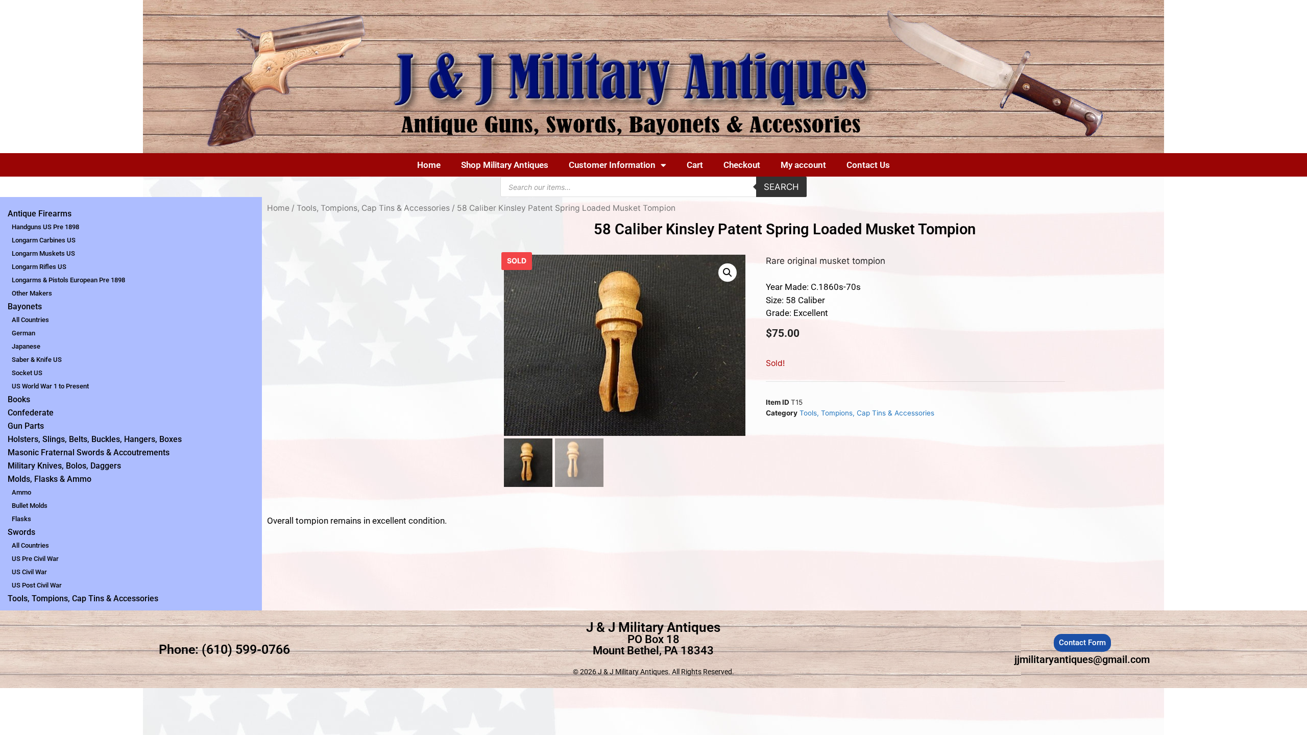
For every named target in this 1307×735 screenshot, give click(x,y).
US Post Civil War (37, 585)
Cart (695, 165)
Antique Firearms (39, 213)
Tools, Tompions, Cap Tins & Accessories (83, 598)
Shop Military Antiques (504, 165)
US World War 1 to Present (50, 386)
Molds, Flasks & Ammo (49, 479)
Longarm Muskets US (43, 253)
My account (803, 165)
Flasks (21, 519)
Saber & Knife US (37, 359)
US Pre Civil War (35, 558)
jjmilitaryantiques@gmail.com (1082, 659)
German (23, 333)
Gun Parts (26, 426)
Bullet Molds (29, 505)
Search (781, 187)
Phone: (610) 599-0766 (224, 649)
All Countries (30, 320)
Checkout (741, 165)
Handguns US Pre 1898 (45, 227)
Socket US (27, 373)
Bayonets (25, 306)
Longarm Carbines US (44, 240)
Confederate (31, 413)
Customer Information (612, 165)
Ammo (21, 492)
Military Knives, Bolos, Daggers (64, 466)
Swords (21, 532)
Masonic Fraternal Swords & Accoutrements (89, 452)
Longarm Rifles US (39, 267)
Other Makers (32, 293)
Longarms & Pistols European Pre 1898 (68, 280)
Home (429, 165)
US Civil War (29, 572)
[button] (727, 272)
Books (19, 399)
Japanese (26, 346)
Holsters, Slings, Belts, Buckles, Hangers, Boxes (95, 439)
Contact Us (868, 165)
